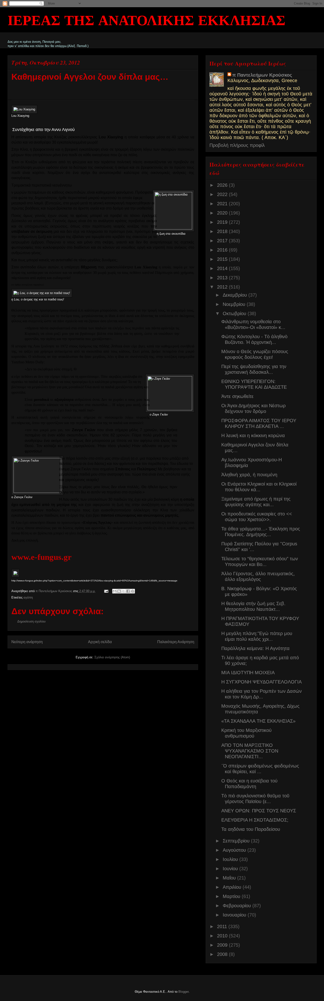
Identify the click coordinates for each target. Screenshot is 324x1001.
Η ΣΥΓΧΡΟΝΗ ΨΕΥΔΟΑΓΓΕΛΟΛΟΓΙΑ (261, 681)
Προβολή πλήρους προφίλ (237, 145)
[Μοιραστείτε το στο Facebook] (128, 591)
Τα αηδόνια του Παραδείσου (250, 829)
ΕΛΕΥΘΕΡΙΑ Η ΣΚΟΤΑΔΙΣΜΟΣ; (254, 820)
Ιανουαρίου (235, 914)
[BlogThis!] (119, 591)
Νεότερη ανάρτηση (27, 642)
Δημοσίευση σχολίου (31, 621)
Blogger (183, 991)
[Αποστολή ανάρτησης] (106, 591)
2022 (223, 194)
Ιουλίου (231, 859)
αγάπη (28, 597)
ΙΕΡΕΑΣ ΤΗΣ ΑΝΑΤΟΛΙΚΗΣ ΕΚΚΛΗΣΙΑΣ (146, 21)
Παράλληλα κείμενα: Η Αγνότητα (255, 648)
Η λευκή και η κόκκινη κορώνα (253, 435)
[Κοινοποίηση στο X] (123, 591)
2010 (223, 935)
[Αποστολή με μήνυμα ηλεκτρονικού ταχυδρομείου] (114, 591)
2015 (223, 259)
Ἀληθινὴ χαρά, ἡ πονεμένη (249, 474)
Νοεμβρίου (235, 304)
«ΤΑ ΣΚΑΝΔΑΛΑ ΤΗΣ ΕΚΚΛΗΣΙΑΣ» (258, 721)
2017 (223, 240)
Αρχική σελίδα (100, 642)
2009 (223, 945)
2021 (223, 203)
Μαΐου (230, 877)
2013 (223, 277)
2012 (223, 287)
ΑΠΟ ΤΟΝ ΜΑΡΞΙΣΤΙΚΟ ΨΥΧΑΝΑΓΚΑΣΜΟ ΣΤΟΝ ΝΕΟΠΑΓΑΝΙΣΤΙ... (249, 751)
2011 (222, 926)
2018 (223, 231)
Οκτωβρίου (235, 313)
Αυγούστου (235, 850)
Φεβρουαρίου (237, 905)
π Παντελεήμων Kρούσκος (262, 75)
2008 (223, 954)
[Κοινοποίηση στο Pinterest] (132, 591)
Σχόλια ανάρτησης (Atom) (112, 657)
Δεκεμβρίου (235, 295)
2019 (223, 222)
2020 (223, 212)
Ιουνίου (231, 868)
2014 (223, 268)
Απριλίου (233, 887)
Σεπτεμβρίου (237, 840)
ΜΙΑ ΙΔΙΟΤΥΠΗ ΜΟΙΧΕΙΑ (248, 672)
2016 (223, 250)
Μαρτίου (232, 896)
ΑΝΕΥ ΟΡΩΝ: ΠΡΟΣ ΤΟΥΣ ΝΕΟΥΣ (258, 810)
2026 (223, 185)
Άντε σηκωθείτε (237, 396)
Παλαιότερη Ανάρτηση (175, 642)
